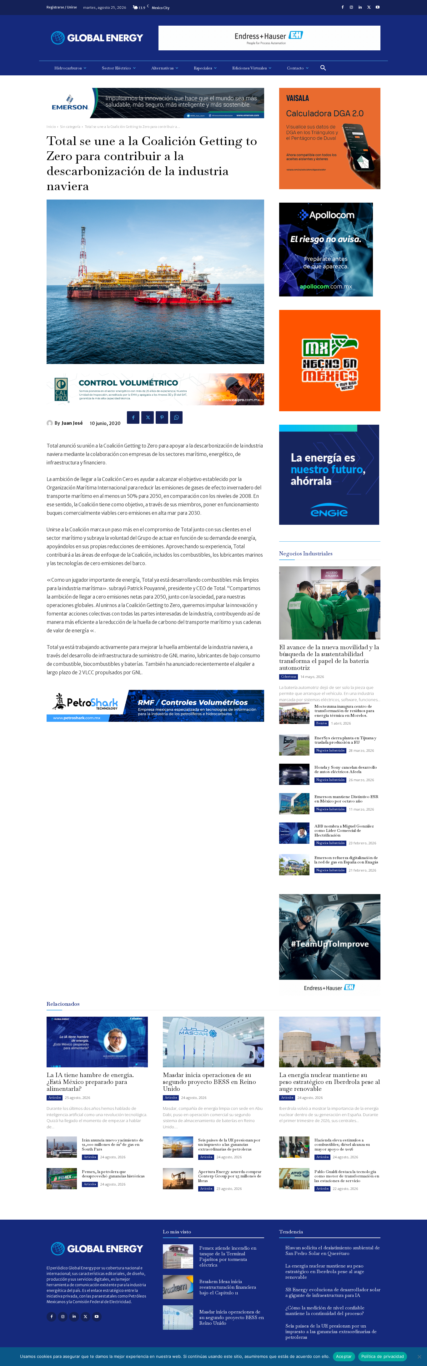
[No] (419, 1356)
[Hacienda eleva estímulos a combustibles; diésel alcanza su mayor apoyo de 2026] (294, 1147)
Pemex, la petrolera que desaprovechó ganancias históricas (113, 1174)
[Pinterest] (162, 417)
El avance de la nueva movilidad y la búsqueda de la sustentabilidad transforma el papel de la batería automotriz (329, 657)
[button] (323, 68)
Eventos (321, 723)
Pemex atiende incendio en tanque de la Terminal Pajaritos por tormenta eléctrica (227, 1256)
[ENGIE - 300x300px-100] (329, 523)
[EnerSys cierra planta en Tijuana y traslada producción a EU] (294, 745)
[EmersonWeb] (155, 123)
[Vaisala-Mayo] (329, 187)
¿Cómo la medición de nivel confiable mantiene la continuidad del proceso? (324, 1310)
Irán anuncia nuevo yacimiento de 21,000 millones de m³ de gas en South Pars (112, 1144)
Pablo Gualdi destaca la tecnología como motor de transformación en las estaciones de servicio (346, 1176)
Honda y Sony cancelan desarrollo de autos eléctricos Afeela (345, 769)
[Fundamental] (269, 38)
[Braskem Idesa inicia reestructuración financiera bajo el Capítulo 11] (178, 1287)
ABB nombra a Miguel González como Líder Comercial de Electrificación (344, 830)
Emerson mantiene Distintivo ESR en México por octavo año (346, 799)
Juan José (72, 423)
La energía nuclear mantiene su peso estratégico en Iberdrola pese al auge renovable (329, 1082)
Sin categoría (70, 127)
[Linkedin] (360, 7)
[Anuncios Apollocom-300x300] (326, 295)
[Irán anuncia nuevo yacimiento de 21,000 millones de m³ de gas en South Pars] (62, 1147)
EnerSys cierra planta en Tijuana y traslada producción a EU (345, 740)
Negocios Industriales (330, 750)
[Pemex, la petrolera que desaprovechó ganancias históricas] (62, 1178)
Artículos (54, 1097)
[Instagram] (351, 7)
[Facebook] (342, 7)
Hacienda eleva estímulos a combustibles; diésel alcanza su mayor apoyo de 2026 (342, 1144)
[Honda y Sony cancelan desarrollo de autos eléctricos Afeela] (294, 774)
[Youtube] (377, 7)
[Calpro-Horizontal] (155, 410)
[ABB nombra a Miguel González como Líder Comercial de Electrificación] (294, 833)
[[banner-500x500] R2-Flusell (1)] (329, 409)
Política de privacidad (382, 1356)
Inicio (51, 127)
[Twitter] (369, 7)
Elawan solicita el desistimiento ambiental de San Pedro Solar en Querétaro (332, 1250)
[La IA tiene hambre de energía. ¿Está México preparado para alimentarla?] (97, 1042)
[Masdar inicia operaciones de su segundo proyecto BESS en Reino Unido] (213, 1042)
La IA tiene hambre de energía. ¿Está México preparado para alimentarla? (90, 1082)
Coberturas (288, 677)
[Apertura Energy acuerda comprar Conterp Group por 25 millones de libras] (178, 1178)
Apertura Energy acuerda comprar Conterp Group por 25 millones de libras (230, 1176)
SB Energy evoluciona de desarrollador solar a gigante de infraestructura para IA (332, 1292)
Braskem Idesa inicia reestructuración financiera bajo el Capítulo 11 (227, 1287)
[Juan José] (51, 423)
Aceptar (344, 1356)
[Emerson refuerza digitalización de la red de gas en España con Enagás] (294, 864)
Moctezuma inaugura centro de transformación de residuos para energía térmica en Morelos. (344, 711)
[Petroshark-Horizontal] (155, 727)
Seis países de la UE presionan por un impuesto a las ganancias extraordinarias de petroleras (229, 1144)
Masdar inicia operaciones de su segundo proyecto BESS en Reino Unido (209, 1082)
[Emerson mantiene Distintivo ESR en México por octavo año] (294, 803)
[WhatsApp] (176, 417)
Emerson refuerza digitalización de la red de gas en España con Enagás (346, 860)
